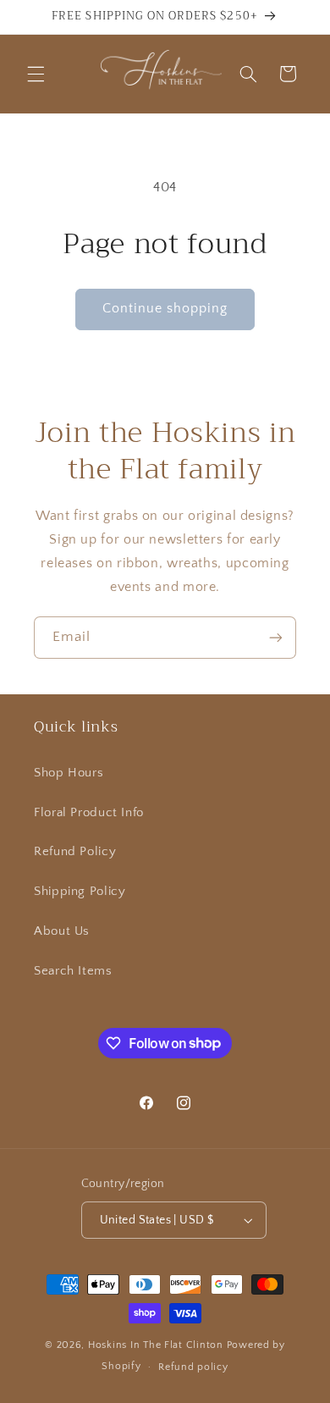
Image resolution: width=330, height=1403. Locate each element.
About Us (62, 931)
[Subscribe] (275, 637)
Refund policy (193, 1367)
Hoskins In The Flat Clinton (155, 1345)
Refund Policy (75, 852)
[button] (35, 73)
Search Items (73, 971)
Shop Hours (68, 773)
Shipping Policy (79, 891)
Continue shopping (165, 308)
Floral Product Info (89, 813)
